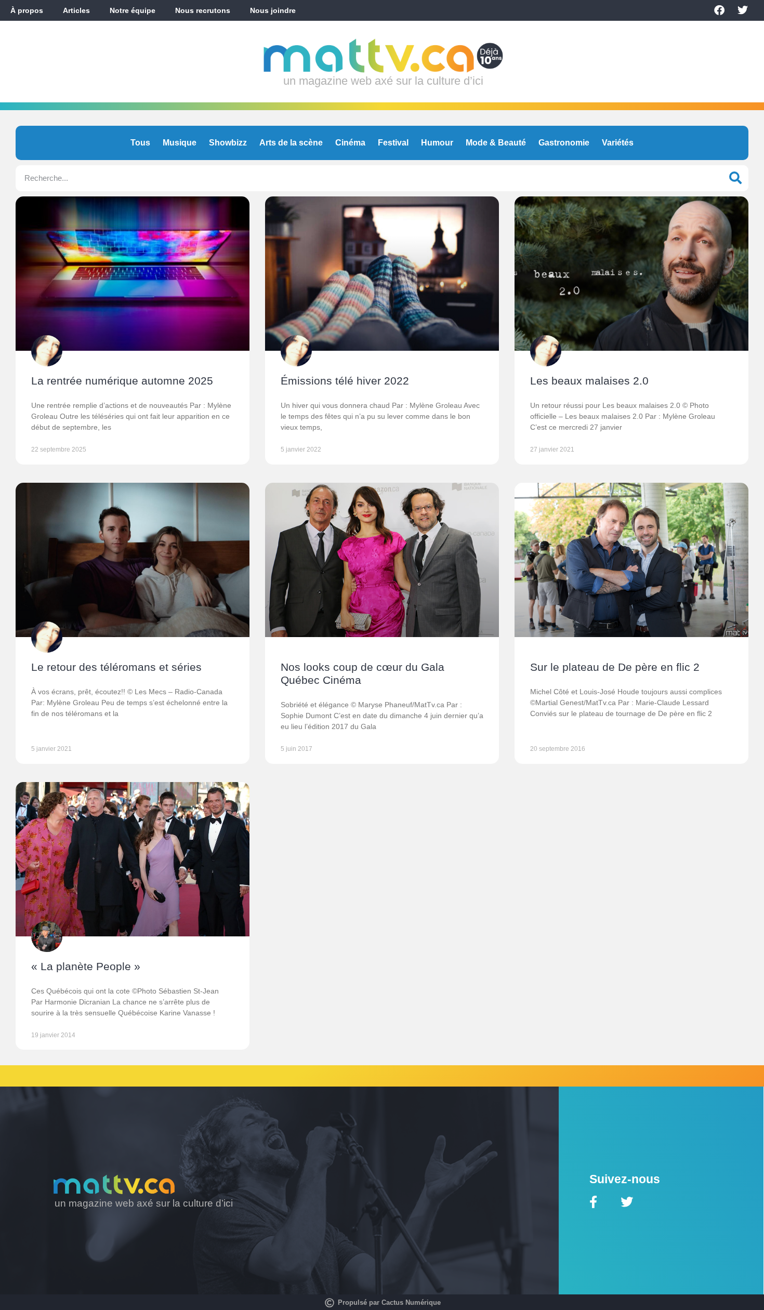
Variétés (618, 142)
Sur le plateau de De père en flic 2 (615, 667)
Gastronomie (563, 142)
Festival (393, 142)
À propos (26, 10)
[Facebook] (719, 10)
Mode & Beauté (496, 142)
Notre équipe (132, 10)
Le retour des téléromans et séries (116, 667)
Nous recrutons (202, 10)
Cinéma (350, 142)
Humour (437, 142)
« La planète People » (85, 966)
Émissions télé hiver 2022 (345, 381)
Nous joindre (273, 10)
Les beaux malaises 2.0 (589, 381)
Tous (140, 142)
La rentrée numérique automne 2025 (122, 381)
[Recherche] (735, 178)
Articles (76, 10)
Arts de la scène (291, 142)
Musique (179, 142)
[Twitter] (742, 10)
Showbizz (228, 142)
